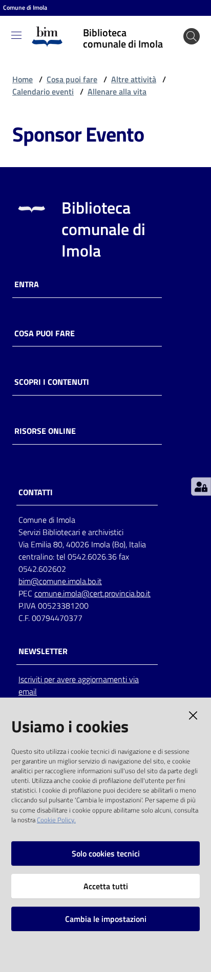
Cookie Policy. (56, 820)
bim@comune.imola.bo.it (60, 581)
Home (22, 79)
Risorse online (45, 431)
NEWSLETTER (43, 651)
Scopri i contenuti (51, 382)
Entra (26, 284)
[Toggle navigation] (16, 35)
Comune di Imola (25, 7)
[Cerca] (191, 36)
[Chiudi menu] (174, 20)
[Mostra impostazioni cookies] (201, 486)
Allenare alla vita (117, 91)
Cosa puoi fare (72, 79)
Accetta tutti (105, 886)
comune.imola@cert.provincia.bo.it (92, 593)
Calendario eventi (43, 91)
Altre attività (133, 79)
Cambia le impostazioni (105, 919)
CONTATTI (35, 492)
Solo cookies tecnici (106, 853)
